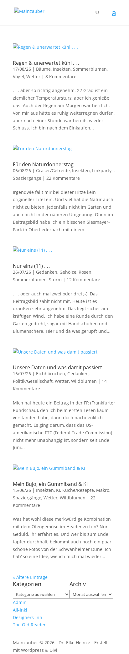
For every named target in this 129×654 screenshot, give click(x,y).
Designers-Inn (27, 617)
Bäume (43, 69)
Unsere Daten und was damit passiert (57, 367)
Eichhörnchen (50, 373)
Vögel (18, 77)
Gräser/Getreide (53, 170)
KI (58, 490)
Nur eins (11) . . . (31, 265)
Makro (102, 490)
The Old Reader (29, 625)
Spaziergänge (27, 178)
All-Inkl (20, 610)
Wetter (33, 77)
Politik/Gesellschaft (33, 381)
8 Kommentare (60, 77)
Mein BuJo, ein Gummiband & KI (50, 484)
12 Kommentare (83, 280)
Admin (20, 602)
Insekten (62, 69)
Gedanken (46, 272)
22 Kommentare (63, 178)
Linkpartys (103, 170)
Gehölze (67, 272)
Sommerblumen (90, 69)
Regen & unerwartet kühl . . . (46, 62)
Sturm (55, 280)
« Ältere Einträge (30, 577)
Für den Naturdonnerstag (43, 164)
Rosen (85, 272)
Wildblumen (84, 381)
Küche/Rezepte (78, 490)
